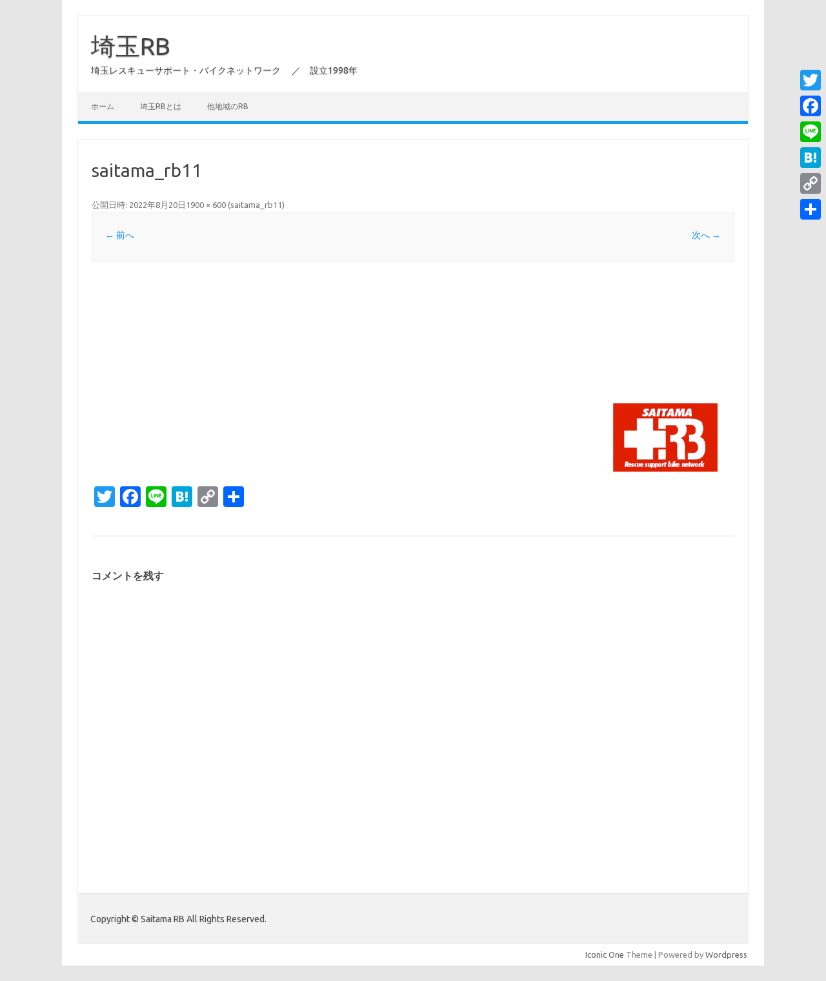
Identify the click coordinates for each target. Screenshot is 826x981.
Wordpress (726, 954)
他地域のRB (227, 106)
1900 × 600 (206, 204)
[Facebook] (810, 106)
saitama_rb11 (256, 204)
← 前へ (119, 235)
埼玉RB (130, 45)
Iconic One (604, 954)
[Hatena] (810, 157)
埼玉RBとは (160, 106)
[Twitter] (810, 80)
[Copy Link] (810, 183)
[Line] (810, 132)
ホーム (102, 106)
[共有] (810, 209)
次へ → (706, 235)
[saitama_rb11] (413, 378)
